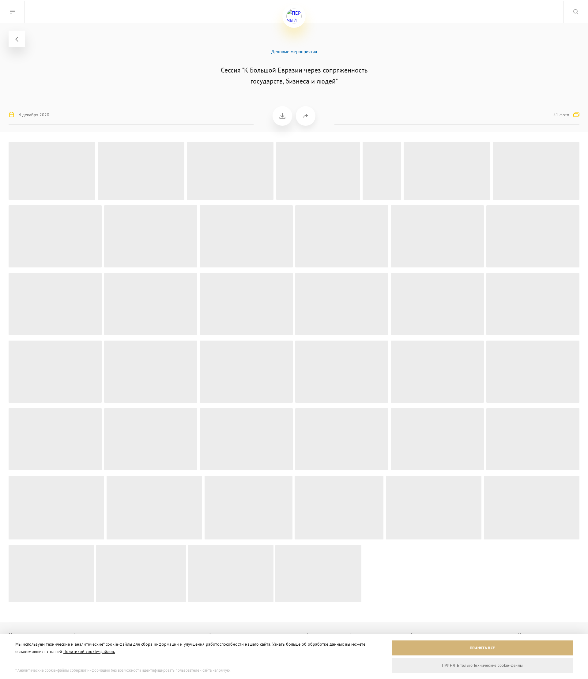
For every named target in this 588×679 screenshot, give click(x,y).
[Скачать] (282, 116)
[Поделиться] (305, 116)
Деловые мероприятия (294, 51)
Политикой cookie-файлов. (89, 651)
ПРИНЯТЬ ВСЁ (482, 648)
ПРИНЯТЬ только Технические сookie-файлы (482, 665)
